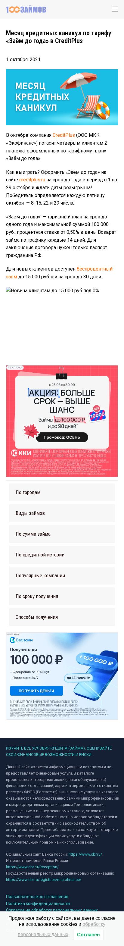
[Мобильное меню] (115, 9)
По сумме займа (33, 534)
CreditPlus (64, 135)
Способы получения (37, 617)
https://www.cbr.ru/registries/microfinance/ (43, 879)
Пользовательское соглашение (37, 896)
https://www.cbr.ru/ (85, 854)
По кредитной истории (40, 555)
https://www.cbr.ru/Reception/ (32, 867)
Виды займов (30, 513)
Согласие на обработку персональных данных (52, 910)
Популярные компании (40, 575)
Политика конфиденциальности (38, 903)
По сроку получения (37, 596)
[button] (62, 492)
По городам (28, 492)
